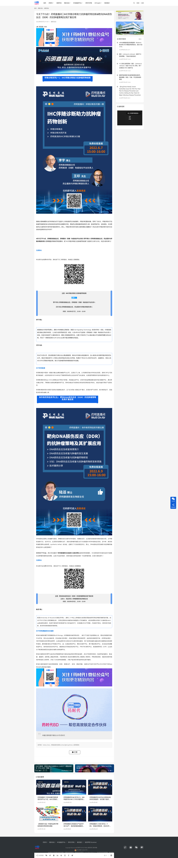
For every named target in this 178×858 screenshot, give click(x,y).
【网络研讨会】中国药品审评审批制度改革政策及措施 (48, 825)
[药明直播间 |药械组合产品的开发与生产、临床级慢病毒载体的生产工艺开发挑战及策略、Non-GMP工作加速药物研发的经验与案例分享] (74, 813)
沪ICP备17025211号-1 (82, 850)
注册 (142, 3)
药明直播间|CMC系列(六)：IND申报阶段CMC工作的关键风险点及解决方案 (74, 798)
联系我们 (107, 3)
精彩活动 (66, 3)
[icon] (125, 847)
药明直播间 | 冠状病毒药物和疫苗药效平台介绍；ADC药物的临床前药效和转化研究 (48, 798)
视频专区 (59, 3)
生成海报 (41, 855)
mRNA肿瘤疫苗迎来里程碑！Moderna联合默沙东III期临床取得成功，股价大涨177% (130, 45)
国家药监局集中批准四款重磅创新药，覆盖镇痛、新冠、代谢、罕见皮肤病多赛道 (130, 77)
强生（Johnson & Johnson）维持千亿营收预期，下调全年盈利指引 (130, 55)
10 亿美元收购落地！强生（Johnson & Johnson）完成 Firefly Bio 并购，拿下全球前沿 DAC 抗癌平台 (130, 66)
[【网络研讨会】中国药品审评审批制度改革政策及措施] (48, 813)
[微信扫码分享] (46, 855)
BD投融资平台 (77, 3)
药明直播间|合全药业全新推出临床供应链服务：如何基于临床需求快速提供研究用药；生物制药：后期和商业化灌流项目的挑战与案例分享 (100, 798)
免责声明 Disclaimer (91, 842)
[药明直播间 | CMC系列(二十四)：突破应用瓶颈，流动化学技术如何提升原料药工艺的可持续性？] (100, 813)
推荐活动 (53, 21)
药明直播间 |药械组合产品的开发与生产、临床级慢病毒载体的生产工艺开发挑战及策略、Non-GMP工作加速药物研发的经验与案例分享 (74, 825)
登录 (138, 3)
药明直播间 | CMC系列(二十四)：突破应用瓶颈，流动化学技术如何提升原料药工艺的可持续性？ (99, 825)
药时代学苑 (88, 3)
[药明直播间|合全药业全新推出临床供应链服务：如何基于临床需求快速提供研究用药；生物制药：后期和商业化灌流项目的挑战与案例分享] (100, 787)
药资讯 (51, 3)
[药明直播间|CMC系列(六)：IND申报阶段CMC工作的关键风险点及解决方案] (74, 787)
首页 (44, 3)
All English (98, 3)
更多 (140, 39)
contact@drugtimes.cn (90, 852)
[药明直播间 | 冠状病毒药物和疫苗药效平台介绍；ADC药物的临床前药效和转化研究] (48, 787)
